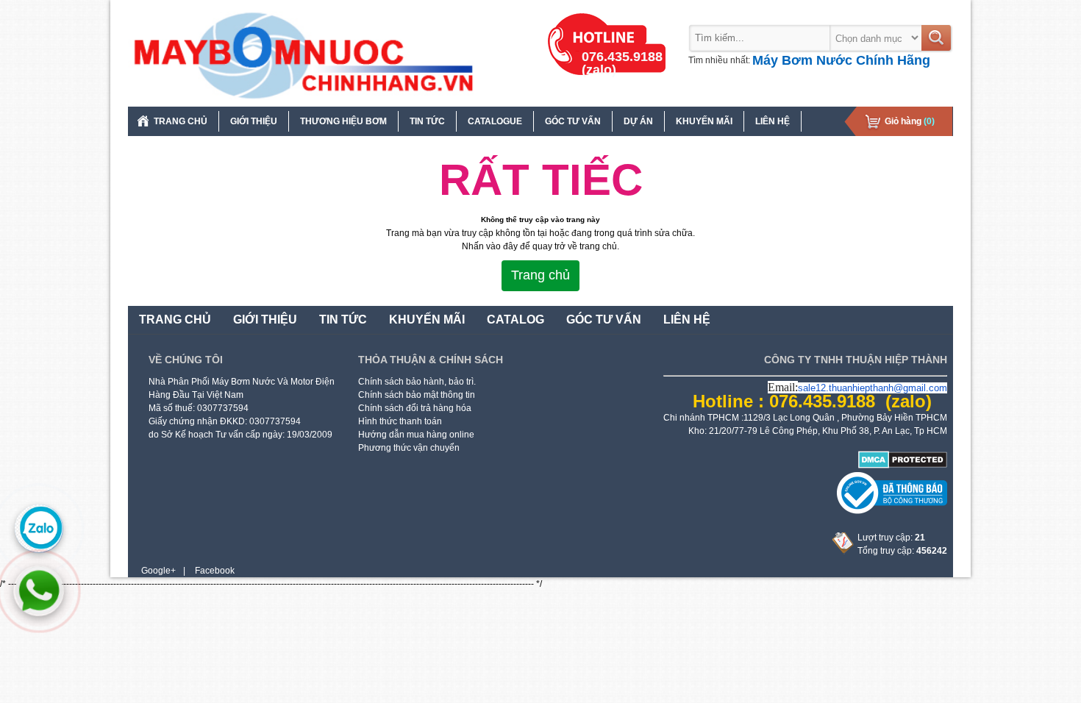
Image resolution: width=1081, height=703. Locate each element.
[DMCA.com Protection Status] (902, 465)
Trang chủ (540, 275)
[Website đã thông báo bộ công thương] (892, 511)
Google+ (158, 570)
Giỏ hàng (910, 121)
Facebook (215, 570)
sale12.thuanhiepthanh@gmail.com (872, 387)
